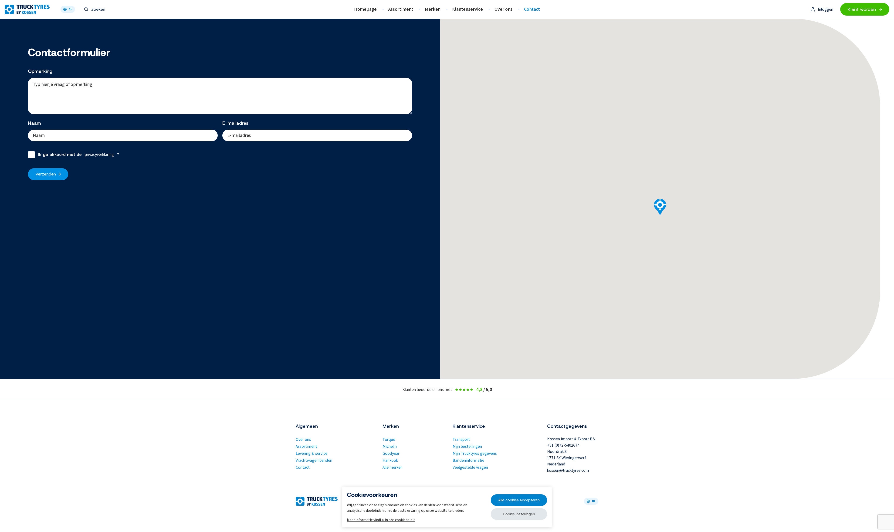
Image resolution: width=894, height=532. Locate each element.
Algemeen (307, 426)
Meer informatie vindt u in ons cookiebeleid (381, 519)
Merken (432, 9)
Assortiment (400, 9)
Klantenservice (467, 9)
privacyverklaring (99, 155)
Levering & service (311, 453)
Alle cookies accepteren (519, 500)
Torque (389, 439)
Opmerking (40, 71)
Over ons (503, 9)
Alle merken (393, 467)
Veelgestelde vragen (470, 467)
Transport (461, 439)
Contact (532, 9)
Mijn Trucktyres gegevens (475, 453)
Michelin (390, 446)
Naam (34, 123)
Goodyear (391, 453)
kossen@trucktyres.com (568, 470)
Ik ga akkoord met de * (78, 155)
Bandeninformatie (468, 460)
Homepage (365, 9)
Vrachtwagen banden (314, 460)
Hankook (390, 460)
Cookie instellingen (519, 514)
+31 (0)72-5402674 (563, 445)
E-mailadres (235, 123)
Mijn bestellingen (467, 446)
